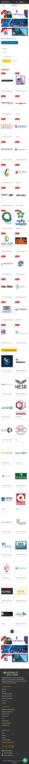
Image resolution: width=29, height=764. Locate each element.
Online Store (5, 716)
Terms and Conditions (7, 698)
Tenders (4, 735)
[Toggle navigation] (3, 6)
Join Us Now (24, 6)
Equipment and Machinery (8, 709)
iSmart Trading (17, 760)
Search (8, 61)
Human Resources (6, 723)
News (3, 733)
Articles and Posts (6, 740)
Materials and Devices (7, 711)
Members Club (5, 725)
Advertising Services (7, 696)
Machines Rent (5, 714)
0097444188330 (7, 750)
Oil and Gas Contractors (9, 42)
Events (3, 737)
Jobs (3, 718)
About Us (4, 689)
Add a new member (10, 350)
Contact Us (4, 700)
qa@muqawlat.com (7, 2)
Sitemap (4, 703)
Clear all (14, 61)
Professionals (5, 720)
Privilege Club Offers (7, 693)
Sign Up (4, 691)
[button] (23, 2)
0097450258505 (6, 1)
